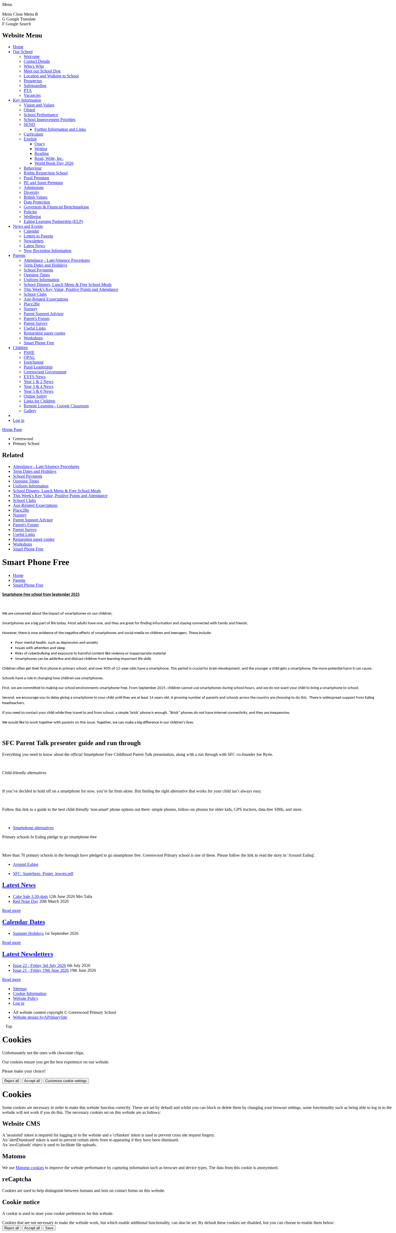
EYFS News (35, 376)
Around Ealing (25, 864)
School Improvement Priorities (49, 119)
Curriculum (33, 134)
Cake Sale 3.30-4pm (30, 896)
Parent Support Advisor (44, 313)
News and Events (28, 226)
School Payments (38, 270)
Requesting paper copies (44, 333)
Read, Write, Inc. (48, 158)
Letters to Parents (38, 236)
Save (49, 1228)
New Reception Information (47, 250)
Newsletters (34, 241)
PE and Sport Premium (43, 182)
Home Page (12, 429)
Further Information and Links (60, 129)
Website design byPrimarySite (40, 1017)
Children (20, 347)
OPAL (29, 357)
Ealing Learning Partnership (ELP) (53, 221)
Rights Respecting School (46, 173)
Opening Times (37, 275)
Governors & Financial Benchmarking (56, 207)
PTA (28, 90)
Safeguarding (35, 85)
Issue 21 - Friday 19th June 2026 (41, 970)
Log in (18, 420)
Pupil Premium (36, 177)
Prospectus (33, 80)
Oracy (39, 144)
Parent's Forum (36, 318)
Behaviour (32, 168)
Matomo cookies (30, 1167)
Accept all (32, 1081)
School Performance (41, 114)
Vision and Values (39, 105)
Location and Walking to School (51, 76)
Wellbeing (32, 216)
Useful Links (35, 328)
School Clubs (35, 294)
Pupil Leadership (38, 367)
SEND (29, 124)
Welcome (32, 56)
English (30, 139)
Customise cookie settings (66, 1081)
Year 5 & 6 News (38, 391)
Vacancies (32, 95)
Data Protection (37, 202)
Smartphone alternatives (33, 827)
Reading (41, 153)
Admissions (34, 187)
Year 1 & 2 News (38, 381)
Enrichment (33, 362)
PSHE (29, 352)
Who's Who (34, 66)
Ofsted (29, 110)
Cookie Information (29, 993)
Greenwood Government (45, 372)
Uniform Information (41, 279)
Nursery (30, 308)
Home (18, 46)
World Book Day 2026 (54, 163)
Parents (19, 255)
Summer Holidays (28, 933)
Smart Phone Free (39, 342)
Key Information (27, 100)
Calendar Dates (23, 921)
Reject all (11, 1081)
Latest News (34, 245)
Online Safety (35, 396)
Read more (11, 910)
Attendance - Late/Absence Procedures (57, 260)
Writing (40, 148)
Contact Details (37, 61)
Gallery (30, 410)
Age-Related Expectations (46, 299)
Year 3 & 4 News (38, 386)
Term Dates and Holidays (45, 265)
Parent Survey (36, 323)
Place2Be (32, 304)
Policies (30, 211)
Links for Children (39, 401)
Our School (23, 51)
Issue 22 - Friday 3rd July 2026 (39, 965)
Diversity (31, 192)
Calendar (31, 231)
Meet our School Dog (42, 71)
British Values (35, 197)
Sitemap (20, 988)
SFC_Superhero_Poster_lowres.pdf (43, 873)
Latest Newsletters (27, 954)
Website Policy (25, 998)
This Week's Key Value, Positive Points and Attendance (71, 289)
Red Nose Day (25, 901)
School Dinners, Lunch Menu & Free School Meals (68, 284)
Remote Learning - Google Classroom (56, 406)
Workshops (33, 338)
